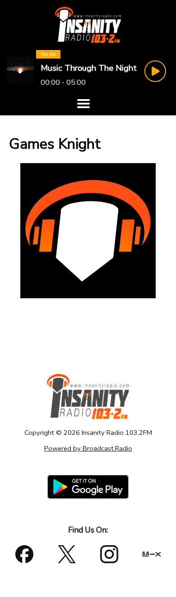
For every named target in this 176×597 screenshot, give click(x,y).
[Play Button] (155, 71)
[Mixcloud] (151, 554)
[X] (67, 554)
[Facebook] (24, 554)
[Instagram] (109, 554)
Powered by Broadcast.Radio (88, 448)
